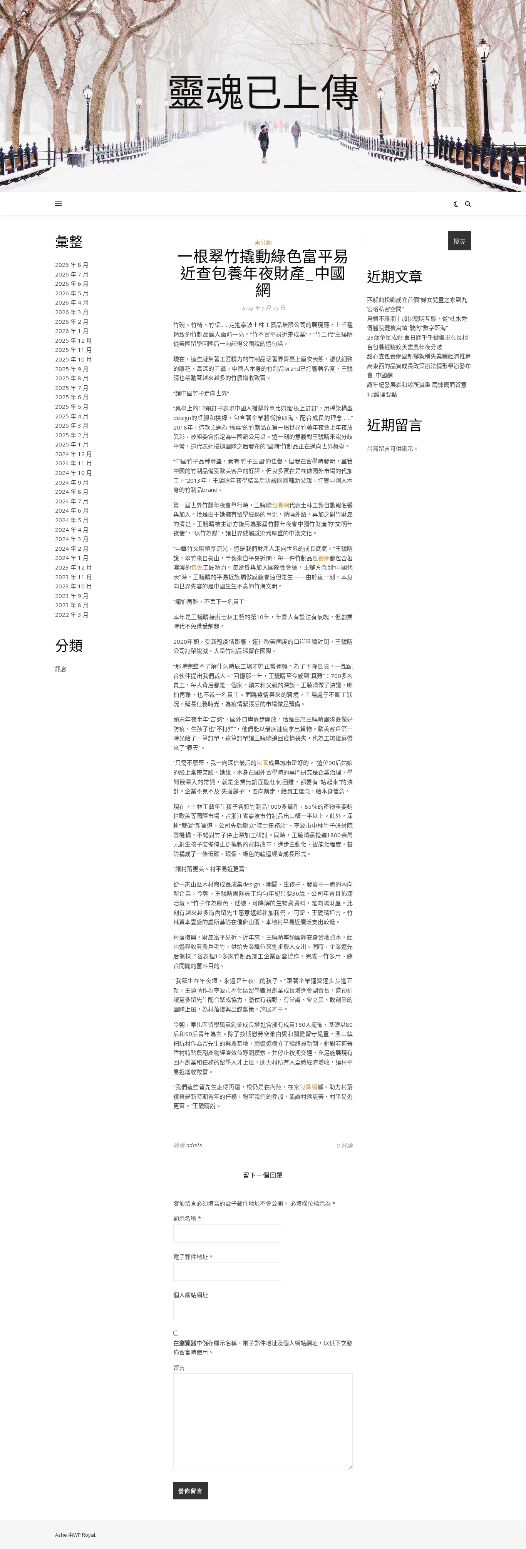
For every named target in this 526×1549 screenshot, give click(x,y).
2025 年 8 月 (72, 378)
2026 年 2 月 (72, 321)
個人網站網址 (190, 1295)
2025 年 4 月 (72, 416)
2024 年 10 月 (73, 472)
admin (194, 1145)
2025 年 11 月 (73, 349)
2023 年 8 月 (72, 605)
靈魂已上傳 (263, 91)
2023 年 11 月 (73, 577)
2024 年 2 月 (72, 548)
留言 (179, 1367)
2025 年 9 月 (72, 369)
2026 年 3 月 (72, 312)
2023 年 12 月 (73, 567)
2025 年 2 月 (72, 435)
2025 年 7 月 (72, 387)
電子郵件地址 (193, 1257)
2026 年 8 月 (72, 264)
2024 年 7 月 (72, 501)
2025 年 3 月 (72, 425)
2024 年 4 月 (72, 529)
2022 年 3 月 (72, 614)
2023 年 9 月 (72, 596)
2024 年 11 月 (73, 463)
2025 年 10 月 (73, 359)
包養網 (280, 505)
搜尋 (459, 241)
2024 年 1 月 (72, 557)
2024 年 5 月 (72, 520)
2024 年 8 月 (72, 491)
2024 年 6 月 (72, 510)
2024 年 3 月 (72, 539)
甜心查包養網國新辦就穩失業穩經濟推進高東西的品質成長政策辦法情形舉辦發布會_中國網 (419, 365)
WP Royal (84, 1534)
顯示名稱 (187, 1218)
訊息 (61, 669)
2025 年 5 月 (72, 406)
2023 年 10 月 (73, 586)
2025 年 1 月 (72, 444)
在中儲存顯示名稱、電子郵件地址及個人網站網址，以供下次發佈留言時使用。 (262, 1347)
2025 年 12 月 (73, 340)
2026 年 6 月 (72, 283)
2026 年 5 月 (72, 293)
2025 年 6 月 (72, 397)
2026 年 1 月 (72, 331)
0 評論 (345, 1145)
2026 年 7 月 (72, 274)
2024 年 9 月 (72, 482)
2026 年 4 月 (72, 302)
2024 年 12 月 (73, 454)
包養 (197, 567)
